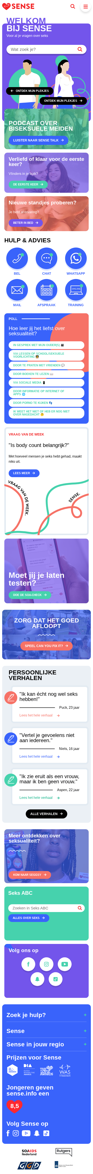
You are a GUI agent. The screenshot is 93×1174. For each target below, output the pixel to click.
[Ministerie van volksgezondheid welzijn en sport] (64, 1165)
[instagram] (46, 964)
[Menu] (85, 6)
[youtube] (65, 964)
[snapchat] (37, 979)
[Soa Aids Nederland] (29, 1152)
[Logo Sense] (18, 6)
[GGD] (29, 1165)
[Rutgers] (64, 1152)
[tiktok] (56, 979)
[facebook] (28, 964)
